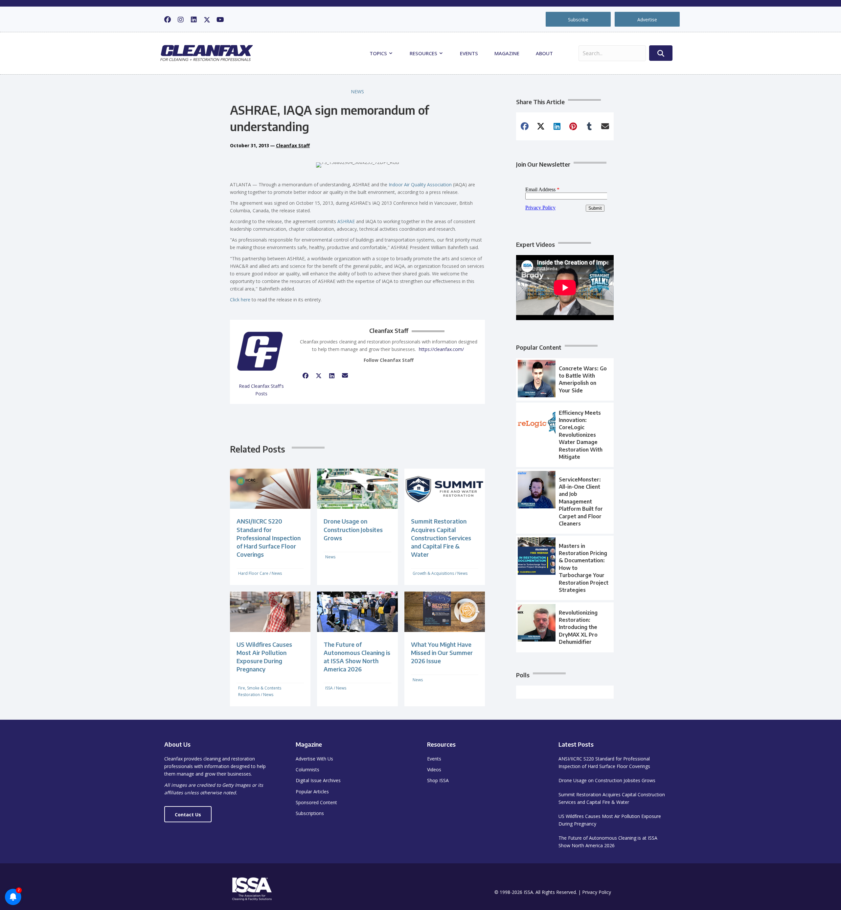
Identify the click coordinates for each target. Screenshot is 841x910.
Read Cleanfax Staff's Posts (261, 390)
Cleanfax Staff (293, 145)
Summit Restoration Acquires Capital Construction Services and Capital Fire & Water (441, 537)
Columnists (307, 769)
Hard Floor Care (253, 573)
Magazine (506, 53)
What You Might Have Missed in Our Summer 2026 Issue (442, 653)
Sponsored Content (316, 802)
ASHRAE (346, 221)
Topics (379, 53)
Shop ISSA (438, 780)
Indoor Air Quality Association (420, 184)
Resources (424, 53)
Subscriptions (310, 813)
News (357, 91)
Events (469, 53)
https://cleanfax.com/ (441, 349)
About (544, 53)
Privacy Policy (596, 892)
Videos (434, 769)
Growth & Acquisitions (433, 573)
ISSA (329, 688)
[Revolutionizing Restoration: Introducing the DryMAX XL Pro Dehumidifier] (565, 627)
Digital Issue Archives (318, 780)
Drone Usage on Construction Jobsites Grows (353, 529)
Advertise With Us (314, 759)
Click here (240, 299)
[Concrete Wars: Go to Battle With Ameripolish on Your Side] (565, 379)
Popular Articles (312, 791)
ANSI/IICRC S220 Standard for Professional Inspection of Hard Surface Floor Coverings (269, 537)
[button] (167, 20)
